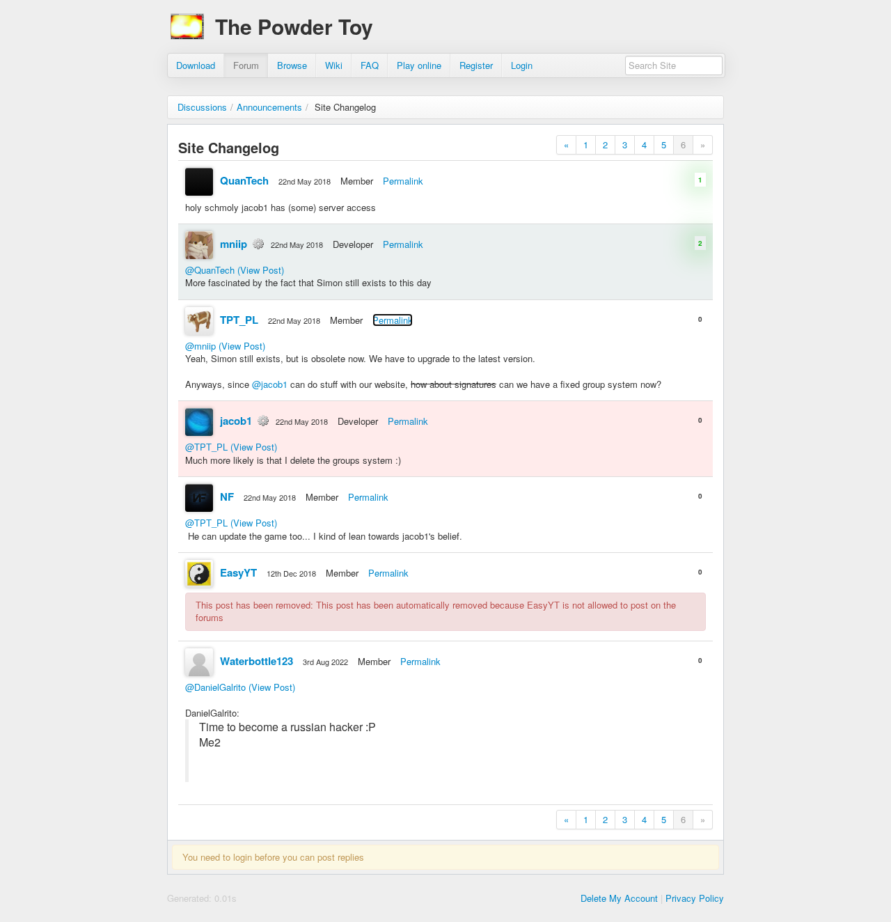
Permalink (403, 180)
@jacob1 (269, 384)
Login (522, 65)
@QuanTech (210, 269)
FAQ (370, 65)
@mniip (200, 345)
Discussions (202, 107)
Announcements (269, 107)
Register (476, 65)
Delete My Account (619, 898)
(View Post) (260, 269)
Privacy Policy (694, 898)
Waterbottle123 (256, 661)
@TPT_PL (206, 446)
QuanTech (244, 180)
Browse (292, 65)
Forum (246, 65)
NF (227, 496)
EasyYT (238, 572)
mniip (233, 243)
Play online (419, 65)
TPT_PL (239, 319)
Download (195, 65)
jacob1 (236, 420)
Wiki (333, 65)
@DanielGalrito (215, 687)
